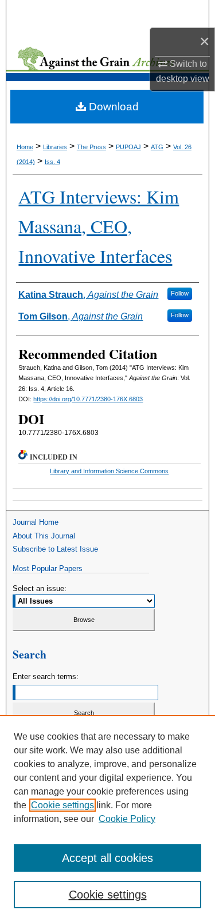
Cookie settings (62, 805)
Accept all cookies (107, 858)
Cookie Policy (127, 819)
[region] (107, 818)
